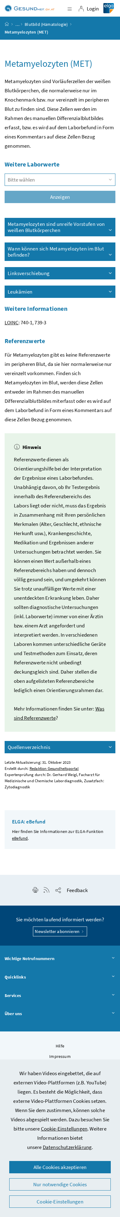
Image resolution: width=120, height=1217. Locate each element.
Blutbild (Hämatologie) (46, 24)
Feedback (77, 890)
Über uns (13, 1013)
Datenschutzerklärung (67, 1147)
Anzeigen (60, 197)
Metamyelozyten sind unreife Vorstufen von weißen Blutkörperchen (56, 227)
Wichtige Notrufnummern (29, 958)
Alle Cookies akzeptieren (60, 1167)
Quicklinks (15, 977)
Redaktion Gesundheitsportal (54, 768)
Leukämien (20, 291)
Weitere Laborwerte (32, 164)
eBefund (20, 838)
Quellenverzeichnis (29, 747)
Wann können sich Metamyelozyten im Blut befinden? (56, 251)
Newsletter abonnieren (57, 931)
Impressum (60, 1056)
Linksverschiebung (29, 273)
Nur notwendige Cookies (60, 1184)
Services (13, 995)
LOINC (11, 322)
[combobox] (60, 180)
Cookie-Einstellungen (64, 1128)
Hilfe (60, 1046)
